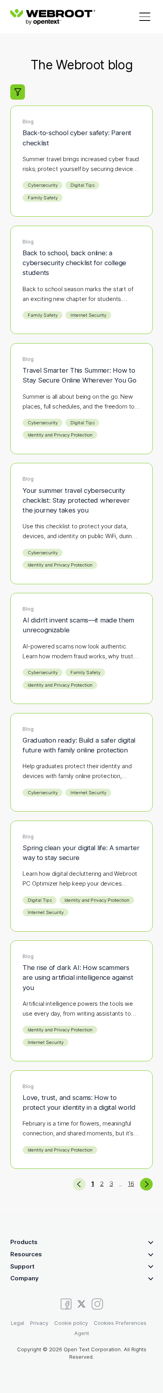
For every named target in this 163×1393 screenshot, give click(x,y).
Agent (81, 1333)
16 (131, 1183)
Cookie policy (71, 1323)
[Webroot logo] (52, 17)
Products (24, 1242)
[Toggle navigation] (144, 16)
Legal (17, 1323)
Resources (26, 1254)
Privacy (39, 1323)
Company (24, 1278)
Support (22, 1266)
